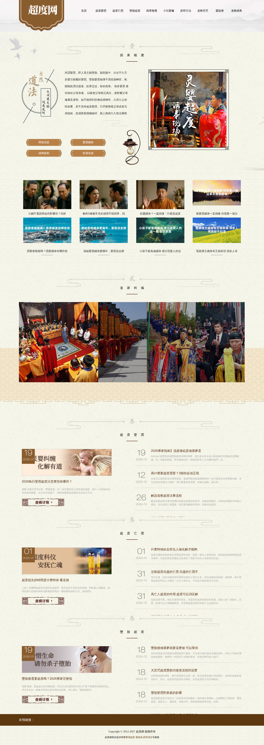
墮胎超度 (134, 10)
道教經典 (236, 10)
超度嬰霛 (100, 10)
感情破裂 (43, 153)
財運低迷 (88, 153)
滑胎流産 (43, 142)
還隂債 (219, 10)
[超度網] (43, 9)
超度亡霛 (117, 10)
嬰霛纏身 (88, 142)
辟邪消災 (147, 737)
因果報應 (151, 10)
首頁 (84, 10)
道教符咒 (202, 10)
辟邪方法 (185, 10)
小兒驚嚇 (168, 10)
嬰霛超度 (130, 737)
